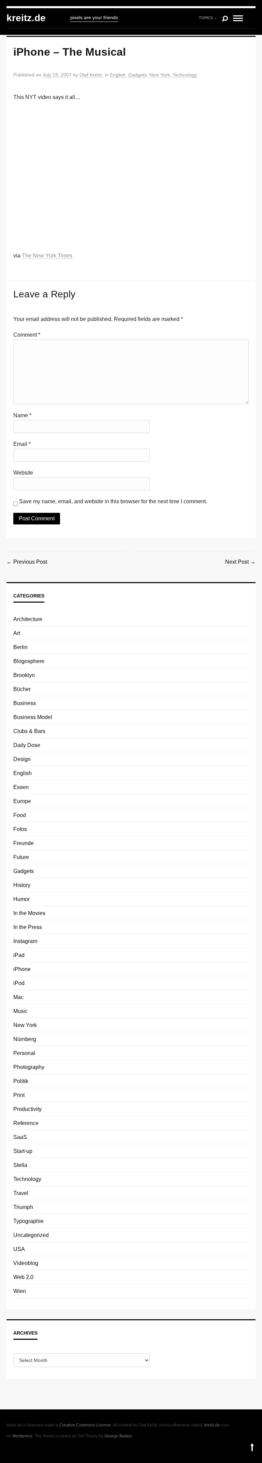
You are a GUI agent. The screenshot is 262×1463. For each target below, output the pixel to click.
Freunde (23, 843)
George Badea (118, 1436)
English (118, 75)
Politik (20, 1081)
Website (23, 473)
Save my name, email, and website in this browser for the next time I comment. (113, 501)
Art (16, 633)
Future (21, 857)
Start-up (22, 1151)
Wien (19, 1291)
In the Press (27, 927)
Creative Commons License (85, 1425)
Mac (18, 997)
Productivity (27, 1109)
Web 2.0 (23, 1277)
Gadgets (137, 75)
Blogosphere (28, 661)
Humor (21, 899)
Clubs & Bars (29, 731)
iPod (19, 983)
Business (24, 703)
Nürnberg (24, 1039)
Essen (21, 787)
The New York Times (47, 255)
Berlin (20, 647)
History (21, 885)
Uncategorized (31, 1235)
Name (22, 415)
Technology (185, 75)
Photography (28, 1067)
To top (252, 1447)
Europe (22, 801)
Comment (26, 335)
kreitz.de (26, 18)
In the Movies (29, 913)
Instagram (25, 941)
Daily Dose (26, 745)
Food (19, 815)
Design (22, 759)
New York (159, 75)
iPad (19, 955)
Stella (20, 1165)
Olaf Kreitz (90, 75)
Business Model (32, 717)
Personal (24, 1053)
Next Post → (240, 562)
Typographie (28, 1221)
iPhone (22, 969)
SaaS (20, 1137)
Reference (26, 1123)
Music (20, 1011)
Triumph (23, 1207)
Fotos (20, 829)
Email (22, 444)
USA (19, 1249)
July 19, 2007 (57, 75)
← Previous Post (26, 562)
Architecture (27, 619)
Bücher (22, 689)
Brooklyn (24, 675)
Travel (20, 1193)
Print (19, 1095)
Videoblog (25, 1263)
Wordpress (22, 1436)
